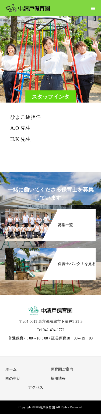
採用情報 (58, 378)
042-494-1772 (53, 330)
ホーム (11, 369)
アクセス (35, 387)
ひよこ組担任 (25, 117)
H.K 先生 (20, 139)
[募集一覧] (50, 211)
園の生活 (12, 378)
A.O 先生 (20, 128)
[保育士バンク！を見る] (50, 250)
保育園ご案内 (62, 369)
